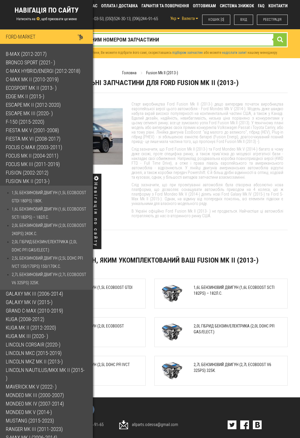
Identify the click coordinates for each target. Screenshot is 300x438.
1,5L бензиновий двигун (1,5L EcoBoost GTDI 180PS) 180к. (49, 196)
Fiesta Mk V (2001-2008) (32, 130)
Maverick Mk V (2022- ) (31, 387)
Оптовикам (204, 6)
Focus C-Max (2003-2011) (34, 147)
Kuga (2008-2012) (25, 319)
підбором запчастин (187, 53)
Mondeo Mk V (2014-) (29, 412)
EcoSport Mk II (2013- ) (31, 88)
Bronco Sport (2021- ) (30, 62)
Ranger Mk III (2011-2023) (34, 429)
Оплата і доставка (119, 6)
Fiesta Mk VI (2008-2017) (33, 139)
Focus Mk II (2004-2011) (32, 156)
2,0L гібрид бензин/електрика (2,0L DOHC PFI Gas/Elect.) (44, 245)
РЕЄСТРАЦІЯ (272, 20)
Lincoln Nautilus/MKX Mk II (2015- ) (45, 374)
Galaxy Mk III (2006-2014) (34, 294)
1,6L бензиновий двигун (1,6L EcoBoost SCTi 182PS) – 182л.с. (49, 213)
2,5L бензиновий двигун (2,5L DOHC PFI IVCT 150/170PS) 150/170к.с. (47, 262)
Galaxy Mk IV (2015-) (29, 302)
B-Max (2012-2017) (26, 54)
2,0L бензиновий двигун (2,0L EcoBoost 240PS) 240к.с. (49, 229)
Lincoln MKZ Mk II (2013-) (34, 361)
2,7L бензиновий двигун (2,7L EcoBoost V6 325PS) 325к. (49, 278)
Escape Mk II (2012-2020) (33, 105)
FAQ (261, 6)
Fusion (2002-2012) (27, 173)
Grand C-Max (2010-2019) (34, 311)
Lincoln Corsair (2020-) (33, 345)
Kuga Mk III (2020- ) (27, 336)
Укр (173, 18)
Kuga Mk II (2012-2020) (31, 328)
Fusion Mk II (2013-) (28, 181)
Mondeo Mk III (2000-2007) (35, 395)
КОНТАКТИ (278, 6)
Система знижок (237, 6)
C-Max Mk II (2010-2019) (32, 79)
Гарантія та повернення (165, 6)
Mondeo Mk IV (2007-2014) (35, 404)
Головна (129, 72)
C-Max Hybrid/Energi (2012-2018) (43, 71)
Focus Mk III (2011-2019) (33, 164)
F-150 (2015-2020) (25, 122)
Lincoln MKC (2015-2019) (34, 353)
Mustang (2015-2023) (30, 421)
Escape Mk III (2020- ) (29, 113)
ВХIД (243, 20)
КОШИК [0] (216, 20)
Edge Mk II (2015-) (25, 96)
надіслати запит (234, 53)
